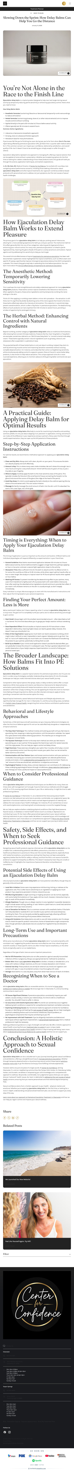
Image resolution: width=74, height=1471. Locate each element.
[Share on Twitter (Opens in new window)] (8, 1117)
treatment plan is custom (36, 1027)
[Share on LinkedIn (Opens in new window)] (13, 1117)
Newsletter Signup (13, 1421)
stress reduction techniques (58, 767)
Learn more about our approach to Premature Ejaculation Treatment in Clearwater (32, 1097)
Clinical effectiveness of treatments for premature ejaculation (40, 266)
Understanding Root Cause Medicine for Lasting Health (27, 1032)
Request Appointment (29, 1421)
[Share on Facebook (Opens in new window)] (4, 1117)
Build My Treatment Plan (46, 1421)
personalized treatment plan (49, 1020)
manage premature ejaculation (50, 1059)
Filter (6, 1254)
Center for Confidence (38, 166)
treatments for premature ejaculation (46, 256)
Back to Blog (38, 13)
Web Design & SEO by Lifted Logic (13, 1443)
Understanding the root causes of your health (19, 1029)
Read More (10, 1184)
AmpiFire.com (41, 1468)
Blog (4, 1421)
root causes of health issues (43, 1010)
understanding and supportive (34, 760)
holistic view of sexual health (16, 703)
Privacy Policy (7, 1441)
